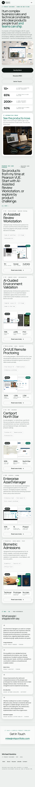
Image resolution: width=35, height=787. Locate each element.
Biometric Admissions (11, 546)
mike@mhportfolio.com (17, 738)
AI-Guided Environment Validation (12, 284)
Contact (25, 761)
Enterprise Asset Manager (14, 480)
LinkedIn (19, 761)
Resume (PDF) (17, 76)
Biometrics (27, 148)
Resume (14, 761)
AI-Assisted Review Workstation (12, 218)
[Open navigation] (31, 2)
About (8, 761)
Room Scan (14, 151)
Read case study (17, 270)
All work (5, 206)
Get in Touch (17, 81)
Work (3, 761)
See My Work (17, 70)
